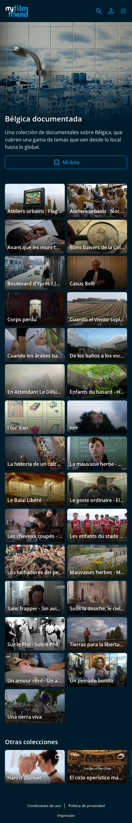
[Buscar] (99, 11)
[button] (123, 11)
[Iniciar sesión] (111, 11)
